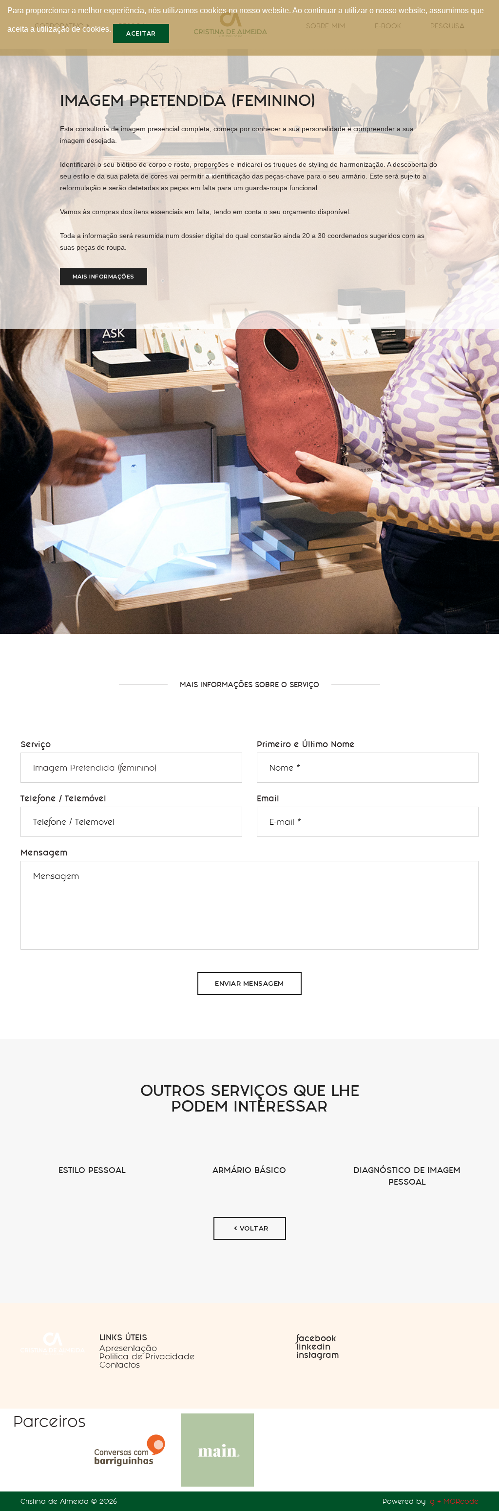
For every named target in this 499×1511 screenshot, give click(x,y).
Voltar (253, 1228)
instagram (317, 1355)
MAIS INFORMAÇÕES (103, 276)
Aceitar (141, 33)
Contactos (119, 1364)
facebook (316, 1338)
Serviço (35, 744)
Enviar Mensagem (249, 983)
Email (268, 798)
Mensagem (43, 852)
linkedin (313, 1346)
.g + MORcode (453, 1501)
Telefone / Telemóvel (63, 798)
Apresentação (128, 1348)
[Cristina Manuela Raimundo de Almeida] (52, 1342)
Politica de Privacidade (146, 1356)
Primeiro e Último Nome (306, 744)
